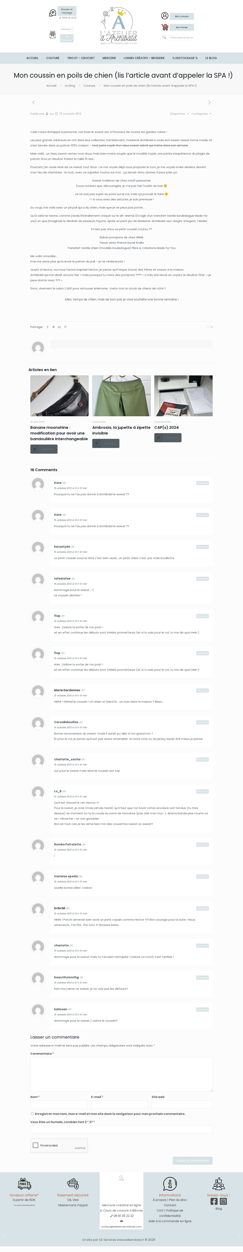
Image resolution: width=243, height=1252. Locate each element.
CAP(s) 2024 (166, 427)
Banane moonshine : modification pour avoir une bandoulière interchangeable (59, 433)
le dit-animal (125, 216)
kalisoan (60, 1009)
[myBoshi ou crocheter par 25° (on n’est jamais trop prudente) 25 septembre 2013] (3, 1236)
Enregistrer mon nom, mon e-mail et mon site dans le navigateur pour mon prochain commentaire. (110, 1114)
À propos (159, 1200)
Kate (58, 483)
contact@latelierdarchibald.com (121, 1226)
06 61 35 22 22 (124, 1216)
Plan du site (177, 1200)
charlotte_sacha (67, 759)
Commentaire (42, 1054)
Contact (170, 1205)
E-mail (97, 1097)
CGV (160, 1210)
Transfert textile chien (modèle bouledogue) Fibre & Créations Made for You (121, 248)
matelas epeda (66, 876)
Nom (35, 1097)
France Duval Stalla (130, 243)
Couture (89, 86)
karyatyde (62, 547)
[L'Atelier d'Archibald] (119, 26)
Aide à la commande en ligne (170, 1221)
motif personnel (139, 180)
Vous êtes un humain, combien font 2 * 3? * (62, 1122)
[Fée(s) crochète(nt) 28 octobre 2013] (239, 1236)
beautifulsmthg (66, 977)
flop (57, 616)
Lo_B (58, 791)
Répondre (202, 483)
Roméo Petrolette (67, 844)
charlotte (61, 945)
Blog (218, 1208)
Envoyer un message (67, 11)
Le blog (70, 86)
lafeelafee (62, 579)
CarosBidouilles (66, 722)
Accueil (51, 86)
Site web (158, 1097)
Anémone (101, 288)
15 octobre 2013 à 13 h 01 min (70, 488)
